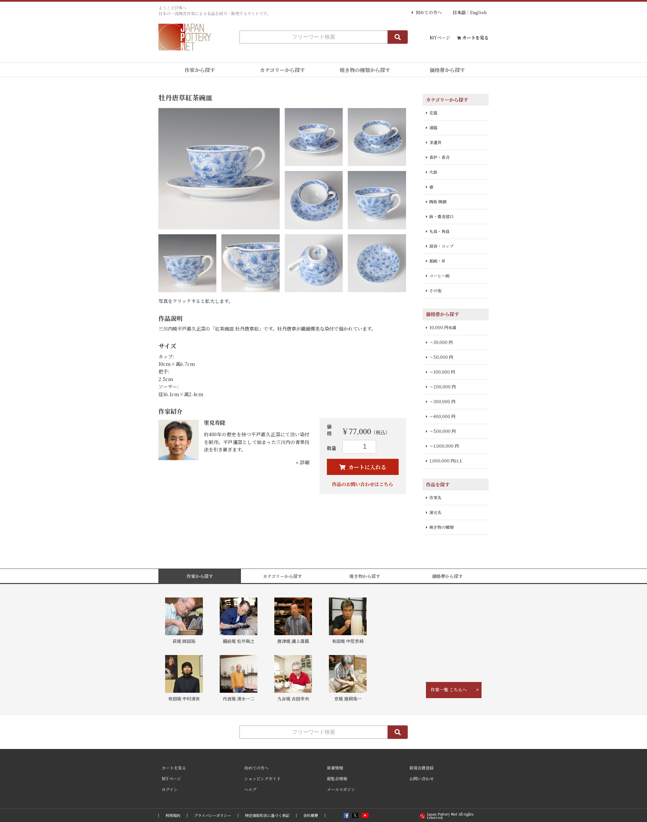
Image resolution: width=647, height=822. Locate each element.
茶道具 (435, 142)
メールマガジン (341, 789)
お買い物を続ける (303, 416)
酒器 (433, 127)
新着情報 (335, 767)
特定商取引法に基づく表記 (267, 815)
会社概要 (310, 815)
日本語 (459, 12)
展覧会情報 (337, 778)
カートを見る (475, 37)
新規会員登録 (421, 767)
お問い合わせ (421, 778)
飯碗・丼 (437, 261)
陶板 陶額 (437, 201)
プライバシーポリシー (212, 815)
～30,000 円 (441, 342)
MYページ (440, 37)
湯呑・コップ (441, 246)
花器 (433, 112)
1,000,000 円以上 (446, 461)
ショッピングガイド (262, 778)
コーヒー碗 (439, 275)
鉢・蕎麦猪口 (441, 216)
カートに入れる (366, 467)
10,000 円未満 (442, 327)
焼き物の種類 (441, 527)
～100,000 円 (442, 372)
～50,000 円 (441, 357)
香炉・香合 (439, 157)
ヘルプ (250, 789)
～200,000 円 (442, 386)
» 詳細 (302, 462)
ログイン (170, 789)
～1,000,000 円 (444, 446)
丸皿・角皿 (439, 231)
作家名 (435, 497)
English (478, 12)
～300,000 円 (442, 401)
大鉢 (433, 172)
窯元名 (435, 512)
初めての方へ (428, 12)
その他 (435, 290)
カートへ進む (349, 416)
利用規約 (172, 815)
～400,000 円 (442, 416)
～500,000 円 (442, 431)
